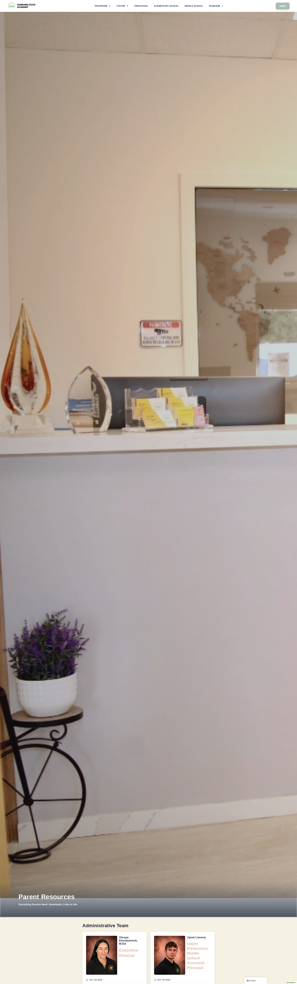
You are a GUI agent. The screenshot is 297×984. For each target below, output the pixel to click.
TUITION (120, 6)
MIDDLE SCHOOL (194, 6)
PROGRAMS (101, 6)
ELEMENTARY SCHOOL (166, 6)
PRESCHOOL (141, 6)
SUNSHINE (214, 6)
